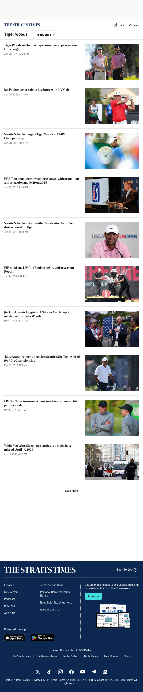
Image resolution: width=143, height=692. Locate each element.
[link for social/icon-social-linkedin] (105, 672)
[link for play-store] (43, 637)
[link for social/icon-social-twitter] (38, 672)
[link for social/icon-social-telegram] (94, 672)
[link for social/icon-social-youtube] (82, 672)
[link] (22, 25)
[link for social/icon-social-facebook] (71, 672)
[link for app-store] (15, 637)
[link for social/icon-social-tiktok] (49, 672)
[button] (119, 25)
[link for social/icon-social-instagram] (60, 672)
